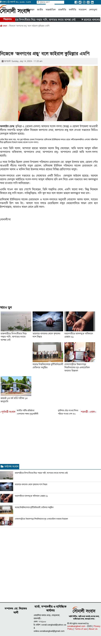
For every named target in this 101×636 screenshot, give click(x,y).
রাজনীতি (62, 9)
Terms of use (81, 629)
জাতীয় (40, 9)
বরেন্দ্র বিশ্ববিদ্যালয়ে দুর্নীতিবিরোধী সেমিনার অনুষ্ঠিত (34, 507)
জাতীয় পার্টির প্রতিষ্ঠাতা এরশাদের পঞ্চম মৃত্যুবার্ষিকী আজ (19, 412)
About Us (93, 629)
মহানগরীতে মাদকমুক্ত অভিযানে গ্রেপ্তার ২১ (31, 496)
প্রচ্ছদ (32, 9)
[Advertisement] (48, 40)
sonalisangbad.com (76, 626)
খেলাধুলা (93, 9)
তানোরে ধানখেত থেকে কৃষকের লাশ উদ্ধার (31, 484)
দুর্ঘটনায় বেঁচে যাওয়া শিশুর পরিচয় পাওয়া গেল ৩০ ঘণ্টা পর (77, 412)
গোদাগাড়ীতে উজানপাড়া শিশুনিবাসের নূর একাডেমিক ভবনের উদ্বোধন (77, 367)
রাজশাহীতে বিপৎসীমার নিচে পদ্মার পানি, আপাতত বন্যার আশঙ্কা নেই (14, 336)
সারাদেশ (82, 9)
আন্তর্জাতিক (51, 9)
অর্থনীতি (72, 9)
